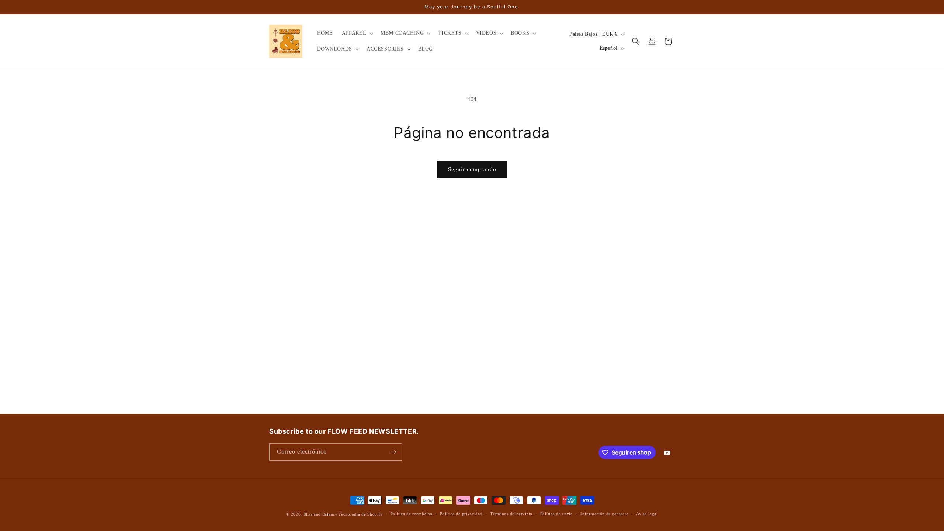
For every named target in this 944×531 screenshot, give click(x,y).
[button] (356, 33)
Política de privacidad (461, 513)
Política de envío (556, 513)
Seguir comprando (472, 169)
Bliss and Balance (320, 514)
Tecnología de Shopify (361, 514)
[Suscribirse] (393, 452)
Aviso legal (647, 513)
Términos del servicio (511, 513)
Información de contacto (604, 513)
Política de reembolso (412, 513)
